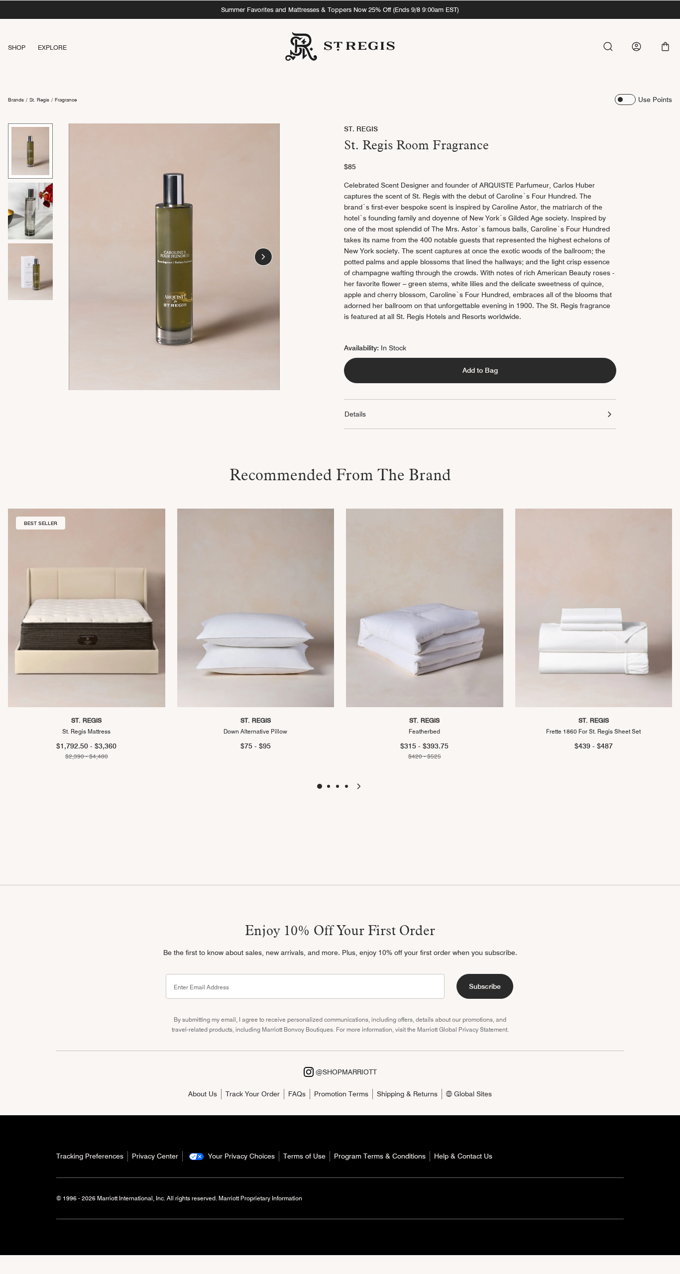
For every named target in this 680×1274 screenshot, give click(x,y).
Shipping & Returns (407, 1094)
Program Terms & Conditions (380, 1156)
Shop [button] (17, 47)
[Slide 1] (30, 151)
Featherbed (424, 731)
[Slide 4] (346, 786)
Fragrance (66, 100)
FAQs (297, 1094)
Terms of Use (304, 1156)
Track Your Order (253, 1094)
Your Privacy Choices (240, 1156)
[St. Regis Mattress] (86, 608)
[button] (665, 46)
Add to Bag (480, 370)
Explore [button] (52, 47)
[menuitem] (23, 47)
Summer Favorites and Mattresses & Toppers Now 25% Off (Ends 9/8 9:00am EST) (340, 9)
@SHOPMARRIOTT (345, 1072)
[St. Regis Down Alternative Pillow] (256, 608)
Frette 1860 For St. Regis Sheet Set (593, 731)
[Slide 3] (30, 271)
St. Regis (39, 100)
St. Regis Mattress (86, 731)
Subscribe (485, 986)
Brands (16, 100)
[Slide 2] (30, 211)
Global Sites (472, 1094)
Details (355, 414)
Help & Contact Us (463, 1156)
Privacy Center (155, 1156)
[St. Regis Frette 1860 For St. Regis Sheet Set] (594, 608)
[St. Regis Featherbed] (424, 608)
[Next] (263, 257)
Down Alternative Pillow (255, 731)
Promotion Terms (341, 1094)
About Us (202, 1094)
